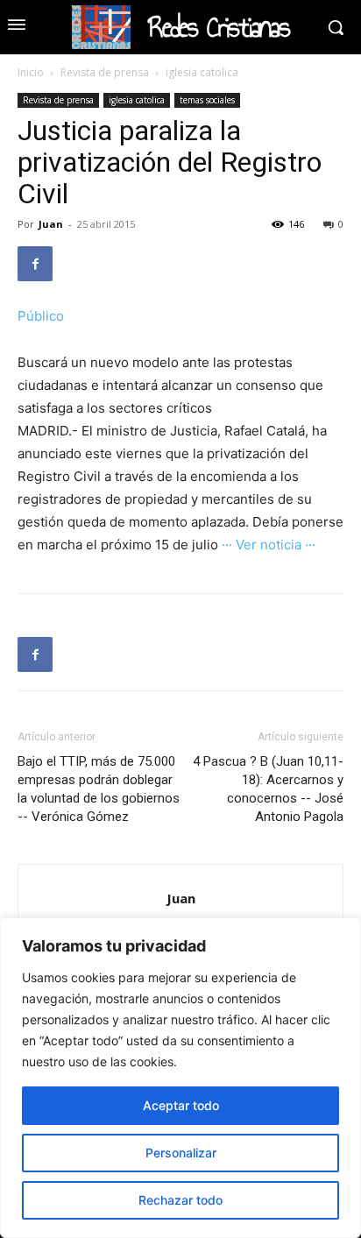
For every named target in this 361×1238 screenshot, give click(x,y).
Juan (51, 223)
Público (41, 316)
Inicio (31, 72)
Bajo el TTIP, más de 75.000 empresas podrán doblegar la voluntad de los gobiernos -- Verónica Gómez (99, 788)
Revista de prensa (104, 72)
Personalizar (180, 1152)
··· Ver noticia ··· (268, 544)
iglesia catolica (202, 72)
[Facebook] (35, 263)
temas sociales (207, 100)
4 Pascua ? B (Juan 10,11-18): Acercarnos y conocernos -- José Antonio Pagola (268, 788)
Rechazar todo (180, 1199)
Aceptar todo (181, 1105)
